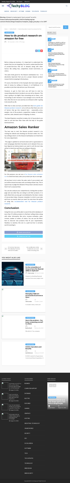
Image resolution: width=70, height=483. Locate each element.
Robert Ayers (51, 407)
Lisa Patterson (29, 353)
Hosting (27, 418)
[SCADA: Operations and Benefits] (13, 353)
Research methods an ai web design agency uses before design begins (56, 85)
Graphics (6, 11)
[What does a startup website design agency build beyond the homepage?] (5, 416)
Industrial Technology (32, 423)
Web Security (14, 11)
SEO (26, 438)
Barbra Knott (28, 328)
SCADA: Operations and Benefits (33, 347)
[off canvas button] (3, 6)
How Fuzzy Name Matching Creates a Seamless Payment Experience (56, 54)
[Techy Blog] (18, 5)
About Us (27, 1)
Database (27, 11)
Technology (43, 11)
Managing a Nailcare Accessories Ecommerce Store (34, 295)
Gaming (27, 408)
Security (27, 433)
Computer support (31, 388)
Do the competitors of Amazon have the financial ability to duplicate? (34, 269)
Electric (27, 398)
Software (21, 11)
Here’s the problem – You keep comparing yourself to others (34, 322)
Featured (27, 403)
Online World (9, 32)
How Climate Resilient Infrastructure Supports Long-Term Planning (56, 65)
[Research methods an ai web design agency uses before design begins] (57, 396)
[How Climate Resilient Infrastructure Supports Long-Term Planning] (5, 407)
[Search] (66, 6)
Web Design (53, 69)
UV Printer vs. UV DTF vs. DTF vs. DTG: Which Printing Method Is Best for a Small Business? (57, 44)
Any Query (19, 1)
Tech (51, 49)
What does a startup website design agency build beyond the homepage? (57, 75)
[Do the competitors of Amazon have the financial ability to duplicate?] (13, 274)
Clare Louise (31, 273)
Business (52, 38)
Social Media (29, 443)
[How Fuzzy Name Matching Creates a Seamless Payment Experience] (5, 396)
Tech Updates (35, 11)
